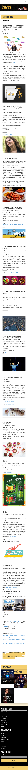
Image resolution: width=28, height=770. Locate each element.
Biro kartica (11, 652)
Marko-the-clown (9, 353)
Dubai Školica (8, 589)
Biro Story (4, 724)
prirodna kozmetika (14, 656)
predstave (4, 656)
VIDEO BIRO (4, 714)
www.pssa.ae (13, 536)
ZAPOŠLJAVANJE (5, 739)
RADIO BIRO (4, 716)
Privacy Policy (17, 767)
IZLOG (2, 735)
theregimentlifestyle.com (12, 272)
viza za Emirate (14, 655)
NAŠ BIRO (5, 627)
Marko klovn (20, 655)
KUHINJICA (3, 746)
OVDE (13, 62)
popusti (23, 652)
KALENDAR (3, 737)
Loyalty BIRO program (17, 652)
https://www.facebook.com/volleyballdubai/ (13, 224)
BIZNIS (2, 741)
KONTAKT (3, 748)
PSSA (9, 539)
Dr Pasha (8, 656)
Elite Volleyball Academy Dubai (16, 653)
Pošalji (14, 760)
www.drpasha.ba (9, 404)
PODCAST (3, 718)
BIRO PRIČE (4, 711)
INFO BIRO (3, 720)
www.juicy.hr (8, 472)
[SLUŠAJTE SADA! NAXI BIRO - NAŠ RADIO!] (7, 676)
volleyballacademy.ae (11, 227)
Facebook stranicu (14, 621)
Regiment (9, 655)
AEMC (4, 653)
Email (2, 754)
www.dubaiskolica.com (11, 587)
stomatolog (8, 653)
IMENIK (3, 733)
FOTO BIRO (4, 722)
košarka (23, 656)
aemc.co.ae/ (8, 134)
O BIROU (3, 726)
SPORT (3, 744)
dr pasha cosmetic (9, 401)
